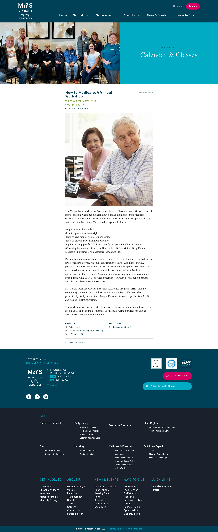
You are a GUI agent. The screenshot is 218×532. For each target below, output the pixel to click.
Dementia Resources (121, 425)
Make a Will (119, 468)
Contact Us (73, 510)
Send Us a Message (158, 458)
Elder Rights (151, 423)
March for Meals (49, 497)
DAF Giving (130, 493)
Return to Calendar (75, 342)
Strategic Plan (75, 514)
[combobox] (178, 6)
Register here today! (121, 326)
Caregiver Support (50, 423)
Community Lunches (54, 454)
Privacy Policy (115, 529)
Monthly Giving (48, 500)
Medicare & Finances (120, 446)
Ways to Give (186, 15)
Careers (71, 507)
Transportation (86, 434)
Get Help (78, 15)
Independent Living (88, 450)
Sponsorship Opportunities (132, 512)
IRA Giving (130, 486)
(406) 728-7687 (62, 380)
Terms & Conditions (133, 529)
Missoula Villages (88, 427)
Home (63, 15)
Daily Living (81, 423)
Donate (193, 6)
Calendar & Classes (169, 54)
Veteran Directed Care (90, 438)
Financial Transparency (75, 495)
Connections (101, 490)
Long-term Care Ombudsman (162, 427)
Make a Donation (179, 375)
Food (42, 446)
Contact (53, 385)
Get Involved (104, 15)
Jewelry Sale (101, 493)
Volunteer (45, 493)
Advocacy (45, 486)
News (97, 497)
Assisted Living (87, 454)
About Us (130, 15)
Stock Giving (131, 490)
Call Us (152, 450)
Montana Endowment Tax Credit (133, 500)
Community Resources (101, 505)
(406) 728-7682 (76, 333)
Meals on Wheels (52, 450)
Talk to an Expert (153, 446)
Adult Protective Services (161, 431)
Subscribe (100, 500)
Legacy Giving (132, 507)
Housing (79, 446)
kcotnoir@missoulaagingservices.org (86, 330)
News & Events (156, 15)
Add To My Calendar (146, 93)
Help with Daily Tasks (89, 431)
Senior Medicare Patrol (124, 461)
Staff (70, 503)
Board (70, 500)
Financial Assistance (123, 465)
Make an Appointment (158, 454)
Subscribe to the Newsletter (165, 386)
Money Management (123, 458)
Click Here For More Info (77, 108)
